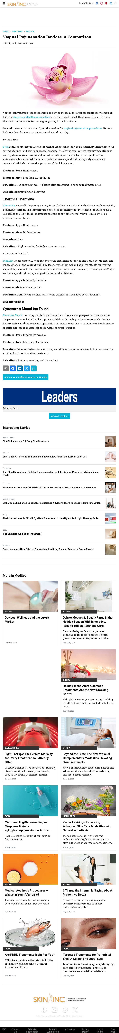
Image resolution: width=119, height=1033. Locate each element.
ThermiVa (9, 205)
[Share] (13, 368)
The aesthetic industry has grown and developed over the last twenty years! (27, 902)
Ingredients (69, 816)
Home (5, 31)
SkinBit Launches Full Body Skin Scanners (26, 441)
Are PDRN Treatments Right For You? (30, 954)
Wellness (6, 545)
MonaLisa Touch (12, 315)
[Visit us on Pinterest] (65, 1009)
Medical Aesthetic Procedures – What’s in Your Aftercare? (26, 892)
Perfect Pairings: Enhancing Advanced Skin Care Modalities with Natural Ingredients (87, 826)
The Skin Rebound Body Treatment (22, 533)
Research (7, 468)
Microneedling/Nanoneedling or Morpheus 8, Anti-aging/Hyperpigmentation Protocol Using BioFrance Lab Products (28, 826)
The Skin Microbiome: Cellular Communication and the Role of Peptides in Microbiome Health (51, 474)
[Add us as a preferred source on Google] (34, 368)
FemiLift (8, 260)
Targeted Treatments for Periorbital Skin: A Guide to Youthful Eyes (87, 957)
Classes (6, 484)
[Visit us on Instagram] (54, 1009)
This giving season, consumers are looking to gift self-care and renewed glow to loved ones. (88, 703)
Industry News (8, 437)
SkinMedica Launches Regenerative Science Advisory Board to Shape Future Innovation (52, 503)
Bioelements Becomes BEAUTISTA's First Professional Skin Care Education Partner (49, 487)
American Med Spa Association (31, 116)
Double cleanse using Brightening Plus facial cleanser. (27, 837)
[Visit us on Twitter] (75, 1009)
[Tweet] (27, 368)
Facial (8, 816)
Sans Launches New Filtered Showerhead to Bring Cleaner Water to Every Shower (48, 549)
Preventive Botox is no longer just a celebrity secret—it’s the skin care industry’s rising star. (84, 904)
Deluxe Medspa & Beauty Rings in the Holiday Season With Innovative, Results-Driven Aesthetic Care (87, 621)
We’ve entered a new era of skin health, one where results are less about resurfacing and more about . (88, 771)
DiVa (6, 146)
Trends (6, 453)
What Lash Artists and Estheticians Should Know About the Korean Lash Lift (44, 456)
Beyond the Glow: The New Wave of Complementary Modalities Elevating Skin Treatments (87, 758)
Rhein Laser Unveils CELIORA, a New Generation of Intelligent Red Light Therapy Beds (50, 518)
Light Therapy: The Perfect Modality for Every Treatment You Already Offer (29, 758)
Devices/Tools (12, 748)
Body (5, 515)
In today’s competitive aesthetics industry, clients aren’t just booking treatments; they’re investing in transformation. (30, 771)
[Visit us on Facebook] (44, 1009)
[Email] (6, 368)
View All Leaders (59, 416)
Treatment (17, 31)
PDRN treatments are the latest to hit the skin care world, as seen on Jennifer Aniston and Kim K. (29, 964)
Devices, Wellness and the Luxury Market (27, 619)
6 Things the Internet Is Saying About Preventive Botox (87, 892)
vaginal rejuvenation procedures (83, 128)
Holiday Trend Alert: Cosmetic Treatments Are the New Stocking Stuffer (85, 690)
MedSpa (30, 31)
